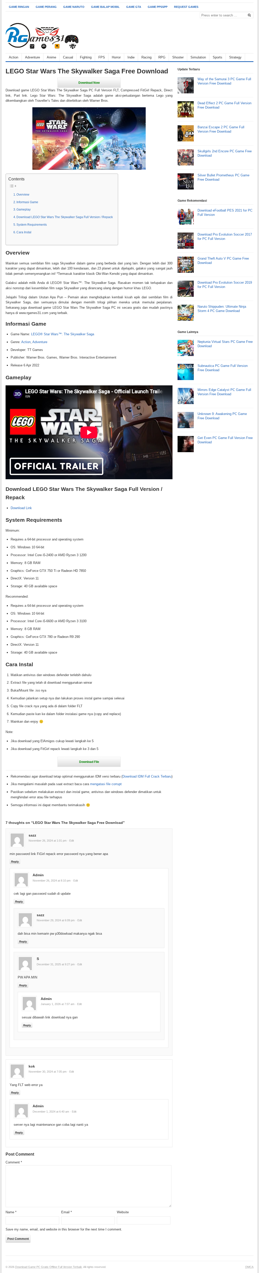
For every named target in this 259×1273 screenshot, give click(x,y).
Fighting (86, 57)
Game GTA (133, 6)
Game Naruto (73, 6)
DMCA (249, 1266)
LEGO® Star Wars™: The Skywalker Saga (62, 334)
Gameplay (23, 209)
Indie (131, 57)
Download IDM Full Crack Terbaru (146, 776)
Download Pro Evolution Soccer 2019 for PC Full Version (225, 285)
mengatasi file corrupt (106, 784)
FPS (101, 57)
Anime (51, 57)
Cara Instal (23, 232)
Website (123, 1212)
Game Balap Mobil (105, 6)
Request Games (186, 6)
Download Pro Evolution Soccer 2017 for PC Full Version (225, 237)
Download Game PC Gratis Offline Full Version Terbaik (48, 1266)
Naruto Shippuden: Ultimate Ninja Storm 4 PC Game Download (222, 309)
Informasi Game (27, 202)
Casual (68, 57)
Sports (217, 57)
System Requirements (31, 224)
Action (13, 57)
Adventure (32, 57)
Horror (116, 57)
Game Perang (46, 6)
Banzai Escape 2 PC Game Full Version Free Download (221, 129)
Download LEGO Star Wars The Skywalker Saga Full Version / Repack (64, 217)
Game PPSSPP (157, 6)
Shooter (178, 57)
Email (66, 1212)
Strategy (235, 57)
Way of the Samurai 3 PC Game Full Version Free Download (224, 81)
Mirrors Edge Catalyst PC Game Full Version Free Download (224, 392)
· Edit (71, 840)
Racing (146, 57)
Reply (15, 861)
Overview (22, 194)
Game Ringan (19, 6)
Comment (14, 1162)
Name (11, 1212)
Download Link (21, 508)
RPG (161, 57)
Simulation (198, 57)
